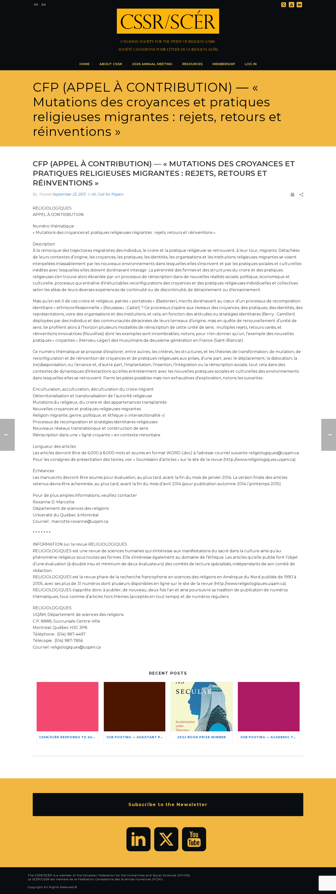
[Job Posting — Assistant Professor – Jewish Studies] (135, 706)
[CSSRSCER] (168, 33)
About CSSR (110, 64)
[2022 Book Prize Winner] (201, 706)
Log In (251, 64)
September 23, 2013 (69, 194)
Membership (224, 64)
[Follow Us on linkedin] (138, 839)
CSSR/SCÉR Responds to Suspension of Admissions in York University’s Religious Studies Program (68, 737)
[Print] (292, 194)
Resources (192, 64)
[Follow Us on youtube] (194, 839)
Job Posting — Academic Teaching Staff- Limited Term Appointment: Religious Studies (270, 737)
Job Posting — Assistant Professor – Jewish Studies (136, 737)
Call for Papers (110, 194)
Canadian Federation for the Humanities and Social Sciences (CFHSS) (136, 875)
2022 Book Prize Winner (201, 737)
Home (84, 64)
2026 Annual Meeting (152, 64)
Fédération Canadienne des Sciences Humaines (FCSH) (120, 879)
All (94, 194)
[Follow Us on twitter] (166, 839)
